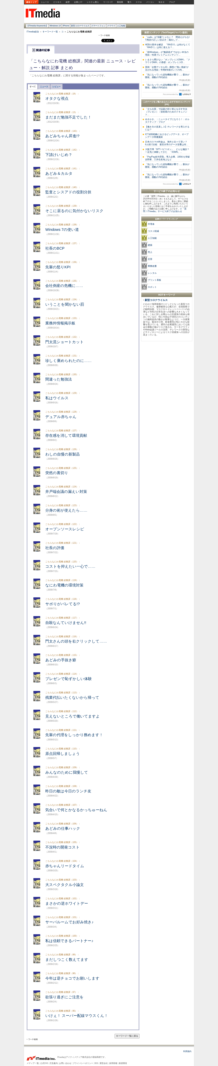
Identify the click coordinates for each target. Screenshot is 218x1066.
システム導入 (93, 2)
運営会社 (104, 1063)
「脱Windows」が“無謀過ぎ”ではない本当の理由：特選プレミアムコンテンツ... (167, 53)
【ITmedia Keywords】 (37, 26)
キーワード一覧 (50, 31)
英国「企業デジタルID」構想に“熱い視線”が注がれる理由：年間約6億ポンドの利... (167, 68)
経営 (68, 2)
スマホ (139, 2)
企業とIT (78, 2)
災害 (150, 259)
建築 (150, 245)
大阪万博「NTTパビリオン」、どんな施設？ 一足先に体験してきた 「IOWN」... (168, 150)
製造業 (120, 2)
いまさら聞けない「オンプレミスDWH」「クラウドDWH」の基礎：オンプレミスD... (167, 61)
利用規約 (187, 1051)
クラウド (111, 26)
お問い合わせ (65, 1063)
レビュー (56, 86)
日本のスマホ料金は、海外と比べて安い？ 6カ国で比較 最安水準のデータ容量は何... (167, 143)
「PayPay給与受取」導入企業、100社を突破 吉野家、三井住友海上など (168, 158)
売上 (150, 252)
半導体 (151, 224)
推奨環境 (123, 1063)
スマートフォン (98, 26)
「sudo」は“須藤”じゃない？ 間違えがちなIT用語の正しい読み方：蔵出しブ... (167, 38)
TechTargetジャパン (172, 32)
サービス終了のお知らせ (167, 191)
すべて (33, 86)
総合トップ (31, 2)
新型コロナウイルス (80, 26)
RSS (96, 1063)
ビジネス (57, 2)
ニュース (45, 2)
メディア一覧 (33, 1063)
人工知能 (121, 26)
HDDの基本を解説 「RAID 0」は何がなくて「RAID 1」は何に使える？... (167, 46)
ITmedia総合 (33, 31)
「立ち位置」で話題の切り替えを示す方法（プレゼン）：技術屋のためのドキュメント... (166, 112)
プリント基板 (154, 280)
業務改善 (152, 266)
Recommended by (171, 94)
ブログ (172, 2)
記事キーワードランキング (166, 219)
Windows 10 (55, 26)
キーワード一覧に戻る (127, 1036)
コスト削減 (153, 231)
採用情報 (113, 1063)
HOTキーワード (166, 294)
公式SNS (44, 1063)
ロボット (152, 287)
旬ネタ (162, 2)
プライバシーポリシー (83, 1063)
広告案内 (54, 1063)
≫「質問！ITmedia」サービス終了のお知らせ (164, 210)
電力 (129, 2)
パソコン (150, 2)
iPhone (66, 26)
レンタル (152, 273)
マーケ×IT (108, 2)
